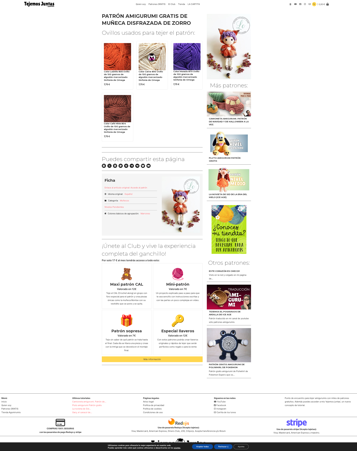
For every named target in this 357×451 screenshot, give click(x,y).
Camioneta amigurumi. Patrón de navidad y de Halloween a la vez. (229, 121)
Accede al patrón (139, 187)
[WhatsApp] (121, 166)
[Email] (148, 166)
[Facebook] (104, 166)
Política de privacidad (153, 405)
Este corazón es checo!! (224, 271)
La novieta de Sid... (81, 408)
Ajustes (241, 446)
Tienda (181, 4)
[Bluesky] (143, 166)
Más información (152, 359)
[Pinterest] (126, 166)
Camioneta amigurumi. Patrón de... (89, 401)
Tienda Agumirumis (11, 412)
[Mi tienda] (229, 229)
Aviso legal (148, 401)
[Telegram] (132, 166)
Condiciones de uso (153, 412)
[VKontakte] (137, 166)
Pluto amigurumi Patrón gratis (87, 405)
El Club (171, 4)
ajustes (177, 448)
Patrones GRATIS (157, 4)
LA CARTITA (194, 4)
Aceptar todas (202, 446)
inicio (4, 401)
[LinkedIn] (115, 166)
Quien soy (141, 4)
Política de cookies (152, 408)
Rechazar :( (223, 446)
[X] (109, 166)
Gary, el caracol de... (82, 412)
